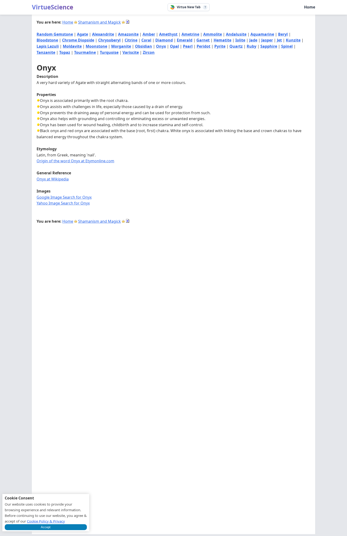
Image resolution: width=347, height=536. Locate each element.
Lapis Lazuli (48, 46)
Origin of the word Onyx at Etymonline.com (75, 160)
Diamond (164, 40)
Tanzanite (46, 52)
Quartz (236, 46)
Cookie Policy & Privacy (46, 521)
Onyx (161, 46)
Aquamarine (262, 34)
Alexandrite (103, 34)
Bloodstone (47, 40)
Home (309, 7)
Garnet (203, 40)
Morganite (121, 46)
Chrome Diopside (78, 40)
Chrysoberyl (109, 40)
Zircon (149, 52)
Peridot (203, 46)
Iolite (240, 40)
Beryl (283, 34)
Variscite (131, 52)
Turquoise (109, 52)
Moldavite (72, 46)
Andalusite (236, 34)
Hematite (222, 40)
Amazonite (128, 34)
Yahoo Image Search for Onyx (63, 203)
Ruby (251, 46)
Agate (82, 34)
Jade (253, 40)
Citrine (131, 40)
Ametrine (190, 34)
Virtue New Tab (188, 7)
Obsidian (143, 46)
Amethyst (168, 34)
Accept (46, 527)
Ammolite (212, 34)
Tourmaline (85, 52)
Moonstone (96, 46)
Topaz (64, 52)
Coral (146, 40)
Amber (149, 34)
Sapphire (268, 46)
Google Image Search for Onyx (64, 197)
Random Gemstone (55, 34)
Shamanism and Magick (99, 22)
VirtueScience (52, 7)
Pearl (188, 46)
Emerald (184, 40)
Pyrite (219, 46)
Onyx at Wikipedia (53, 179)
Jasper (267, 40)
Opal (174, 46)
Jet (279, 40)
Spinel (287, 46)
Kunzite (293, 40)
